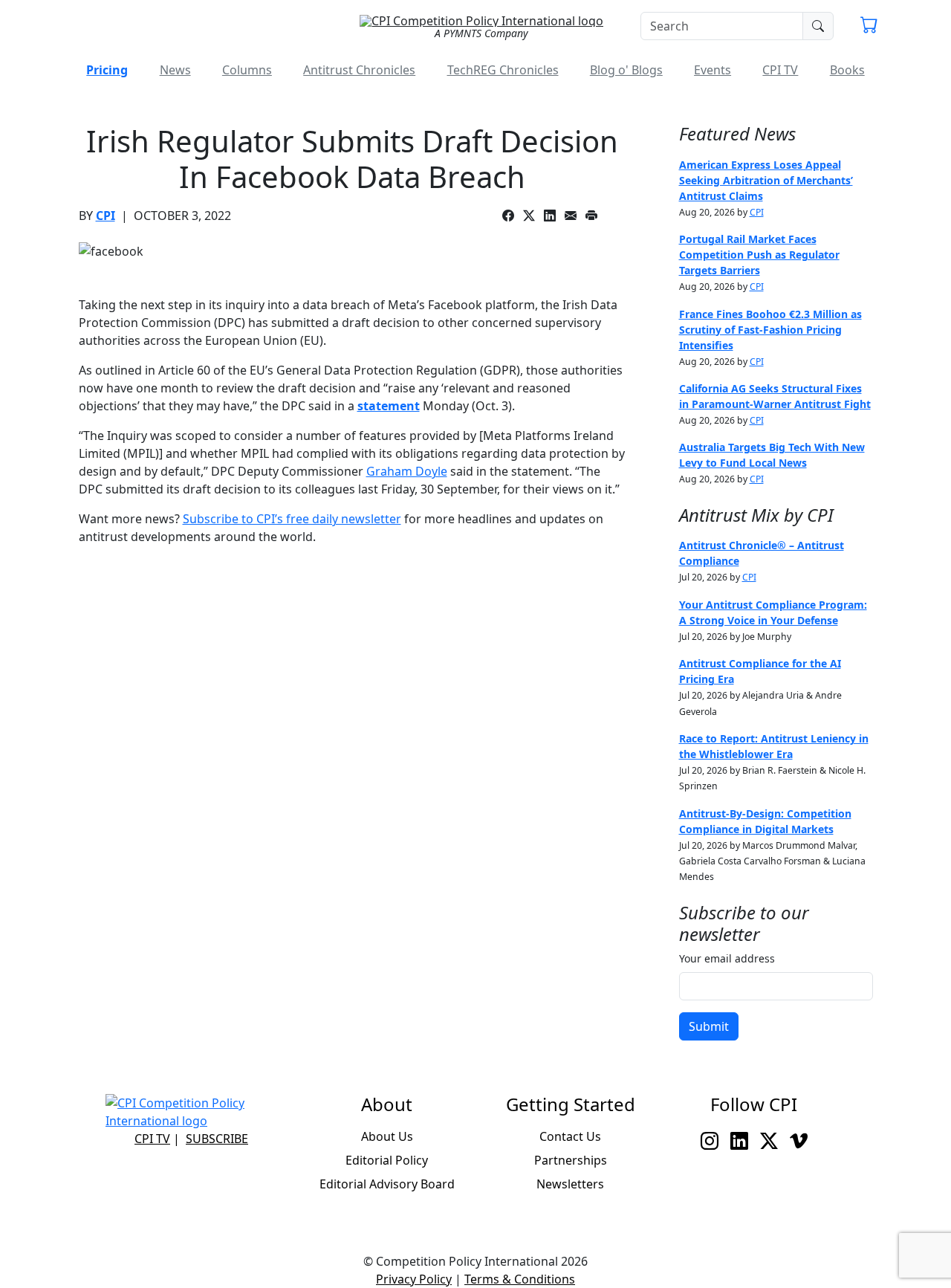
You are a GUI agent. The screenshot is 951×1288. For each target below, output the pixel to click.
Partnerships (570, 1160)
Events (712, 70)
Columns (247, 70)
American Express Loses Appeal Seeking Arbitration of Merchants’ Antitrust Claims (766, 180)
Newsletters (570, 1184)
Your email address (727, 958)
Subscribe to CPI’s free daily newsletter (292, 519)
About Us (387, 1136)
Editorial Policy (386, 1160)
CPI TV (780, 70)
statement (388, 406)
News (175, 70)
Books (847, 70)
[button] (869, 27)
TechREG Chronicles (503, 70)
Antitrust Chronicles (359, 70)
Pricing (107, 70)
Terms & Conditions (519, 1279)
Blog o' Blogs (626, 70)
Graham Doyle (406, 471)
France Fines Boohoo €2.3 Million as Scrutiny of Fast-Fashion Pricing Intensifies (770, 329)
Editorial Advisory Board (387, 1184)
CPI (105, 215)
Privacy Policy (414, 1279)
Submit (709, 1026)
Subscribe (217, 1138)
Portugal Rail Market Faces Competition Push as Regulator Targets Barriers (759, 254)
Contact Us (570, 1136)
